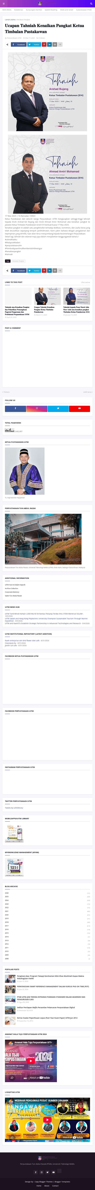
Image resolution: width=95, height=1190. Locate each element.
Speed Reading (51, 10)
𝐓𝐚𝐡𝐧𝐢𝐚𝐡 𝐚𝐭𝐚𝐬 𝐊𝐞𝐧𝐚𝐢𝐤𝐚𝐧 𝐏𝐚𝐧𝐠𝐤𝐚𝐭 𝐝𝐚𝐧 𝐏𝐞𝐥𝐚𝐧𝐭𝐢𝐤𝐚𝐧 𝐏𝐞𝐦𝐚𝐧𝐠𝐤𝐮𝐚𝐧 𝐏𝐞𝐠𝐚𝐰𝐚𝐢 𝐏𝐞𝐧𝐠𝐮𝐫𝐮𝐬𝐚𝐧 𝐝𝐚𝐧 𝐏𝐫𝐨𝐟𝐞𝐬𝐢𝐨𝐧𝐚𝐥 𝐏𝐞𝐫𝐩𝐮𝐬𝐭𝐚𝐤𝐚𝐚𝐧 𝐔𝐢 (17, 311)
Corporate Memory (12, 592)
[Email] (54, 44)
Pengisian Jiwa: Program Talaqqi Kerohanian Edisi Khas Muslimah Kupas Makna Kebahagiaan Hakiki (50, 977)
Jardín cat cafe (11, 645)
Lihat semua (85, 282)
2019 (47, 918)
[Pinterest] (44, 44)
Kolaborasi (18, 10)
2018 (47, 922)
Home (38, 1186)
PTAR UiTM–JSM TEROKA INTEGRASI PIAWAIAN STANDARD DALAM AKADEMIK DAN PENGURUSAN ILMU (51, 998)
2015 (47, 933)
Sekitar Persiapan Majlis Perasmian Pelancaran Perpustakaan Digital (46, 1007)
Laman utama (10, 19)
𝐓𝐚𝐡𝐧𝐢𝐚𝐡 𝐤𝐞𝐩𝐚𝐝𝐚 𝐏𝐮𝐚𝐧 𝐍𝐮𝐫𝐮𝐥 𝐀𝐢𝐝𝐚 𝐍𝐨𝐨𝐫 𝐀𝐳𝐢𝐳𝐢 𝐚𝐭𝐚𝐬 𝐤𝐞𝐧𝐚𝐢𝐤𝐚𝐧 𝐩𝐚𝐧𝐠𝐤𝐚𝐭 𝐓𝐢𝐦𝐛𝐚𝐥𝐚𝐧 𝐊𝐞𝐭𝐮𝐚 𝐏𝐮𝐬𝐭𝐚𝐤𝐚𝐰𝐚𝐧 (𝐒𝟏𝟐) (76, 309)
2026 (47, 893)
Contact (55, 1186)
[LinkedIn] (49, 44)
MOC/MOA (6, 10)
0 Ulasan (42, 38)
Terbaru (7, 392)
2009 (47, 955)
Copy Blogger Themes (44, 1182)
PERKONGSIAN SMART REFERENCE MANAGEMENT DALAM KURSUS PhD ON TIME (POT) (53, 986)
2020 (47, 915)
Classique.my (10, 643)
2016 (47, 929)
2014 (47, 937)
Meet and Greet (66, 10)
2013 (47, 940)
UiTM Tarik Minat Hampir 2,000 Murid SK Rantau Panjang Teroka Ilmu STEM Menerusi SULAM (44, 614)
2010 (47, 951)
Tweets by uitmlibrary (14, 808)
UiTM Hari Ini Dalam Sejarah (15, 585)
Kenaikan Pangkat (23, 19)
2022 (47, 907)
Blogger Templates (62, 1182)
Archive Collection (11, 588)
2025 (47, 896)
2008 (47, 958)
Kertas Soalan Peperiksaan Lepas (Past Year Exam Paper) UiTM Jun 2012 (47, 1018)
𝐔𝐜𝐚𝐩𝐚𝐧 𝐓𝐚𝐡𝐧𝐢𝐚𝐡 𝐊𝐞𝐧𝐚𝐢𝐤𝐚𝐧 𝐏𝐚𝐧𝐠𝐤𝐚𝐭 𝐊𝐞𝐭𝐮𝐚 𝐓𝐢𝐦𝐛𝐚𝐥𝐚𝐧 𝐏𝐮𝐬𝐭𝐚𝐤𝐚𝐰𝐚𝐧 (44, 309)
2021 (47, 911)
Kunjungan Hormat (34, 10)
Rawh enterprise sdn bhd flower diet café (22, 640)
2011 (47, 948)
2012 (47, 944)
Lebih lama (87, 392)
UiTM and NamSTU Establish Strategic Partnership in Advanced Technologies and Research (43, 623)
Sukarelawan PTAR (84, 10)
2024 (47, 900)
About (46, 1186)
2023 (47, 904)
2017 (47, 926)
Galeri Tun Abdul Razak (13, 596)
